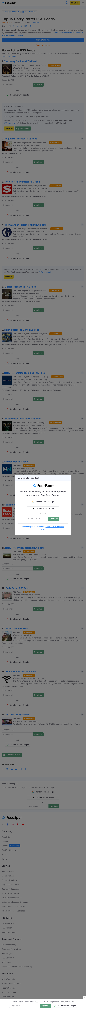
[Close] (67, 478)
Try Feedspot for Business (33, 527)
